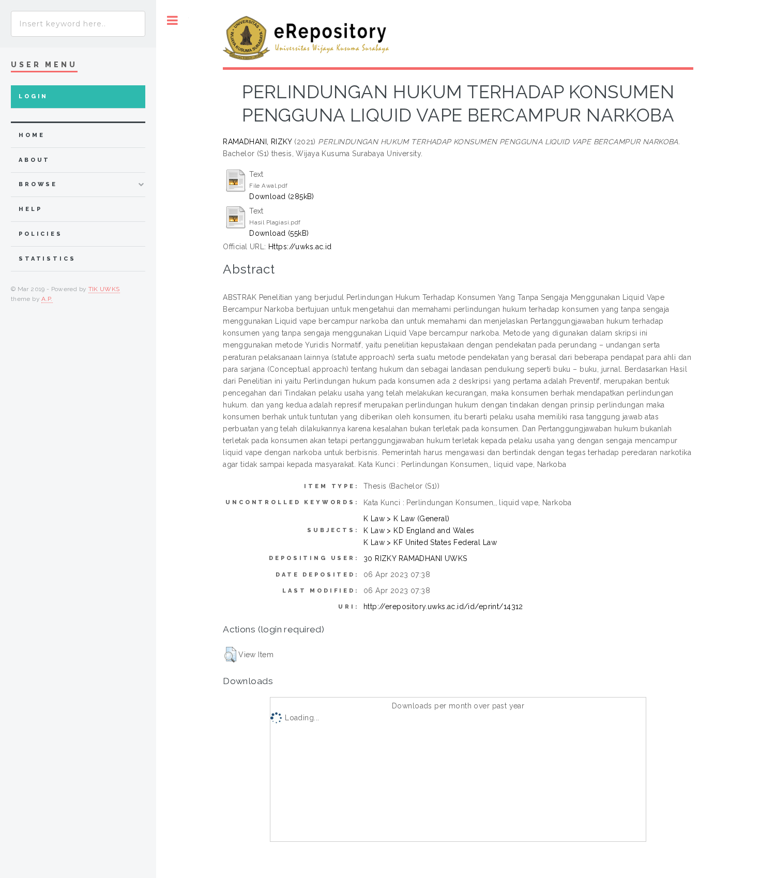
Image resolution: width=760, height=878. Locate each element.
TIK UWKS (104, 289)
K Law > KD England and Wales (419, 530)
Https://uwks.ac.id (300, 247)
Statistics (47, 258)
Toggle (172, 20)
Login (33, 96)
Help (30, 209)
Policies (41, 234)
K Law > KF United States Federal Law (430, 542)
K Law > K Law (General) (406, 518)
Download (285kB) (281, 196)
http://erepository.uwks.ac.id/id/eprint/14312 (443, 606)
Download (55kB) (279, 233)
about (34, 160)
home (31, 135)
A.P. (46, 298)
